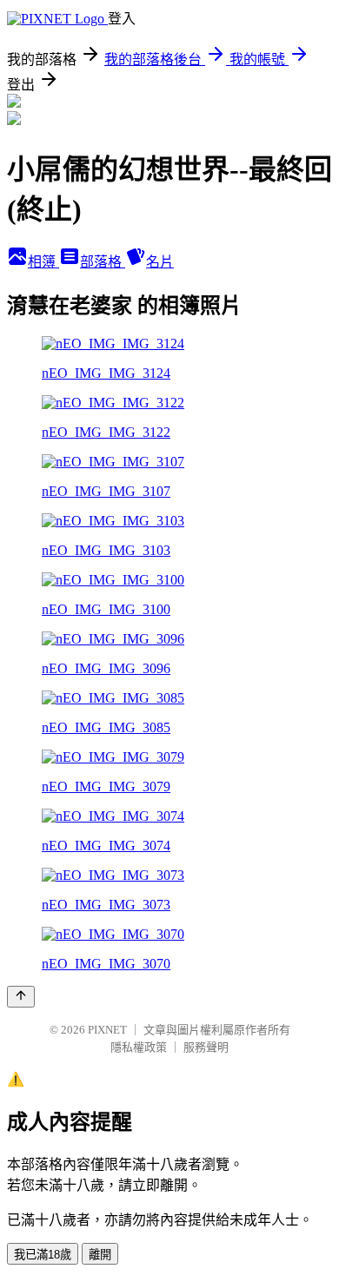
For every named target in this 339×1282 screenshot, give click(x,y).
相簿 (43, 261)
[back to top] (21, 997)
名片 (160, 261)
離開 (100, 1254)
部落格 (102, 261)
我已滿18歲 (42, 1254)
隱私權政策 (138, 1047)
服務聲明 (206, 1047)
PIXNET (107, 1029)
